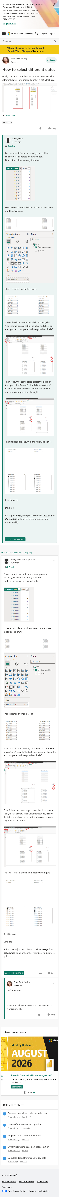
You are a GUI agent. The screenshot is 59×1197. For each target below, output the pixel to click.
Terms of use (42, 1181)
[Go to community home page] (20, 33)
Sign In (52, 33)
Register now (9, 23)
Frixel (13, 58)
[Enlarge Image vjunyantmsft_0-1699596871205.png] (20, 183)
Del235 (25, 1139)
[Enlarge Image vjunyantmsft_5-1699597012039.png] (29, 417)
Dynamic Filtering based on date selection (28, 1146)
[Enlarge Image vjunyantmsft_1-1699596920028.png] (29, 223)
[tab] (28, 1092)
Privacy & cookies (26, 1181)
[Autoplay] (24, 1092)
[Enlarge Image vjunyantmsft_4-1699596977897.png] (29, 355)
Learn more (38, 51)
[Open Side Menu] (4, 33)
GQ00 (25, 1150)
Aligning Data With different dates (25, 1135)
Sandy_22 (26, 1117)
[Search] (36, 33)
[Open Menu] (55, 41)
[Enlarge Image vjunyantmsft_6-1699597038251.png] (29, 471)
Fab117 (23, 1161)
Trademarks (7, 1187)
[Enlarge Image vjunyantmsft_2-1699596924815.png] (29, 256)
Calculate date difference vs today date (27, 1157)
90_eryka (26, 1128)
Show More (10, 115)
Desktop (8, 41)
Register (44, 33)
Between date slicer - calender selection (27, 1113)
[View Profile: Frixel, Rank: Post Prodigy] (5, 60)
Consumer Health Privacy (39, 1191)
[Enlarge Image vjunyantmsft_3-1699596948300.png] (29, 305)
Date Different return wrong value (24, 1124)
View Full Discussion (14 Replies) (18, 552)
